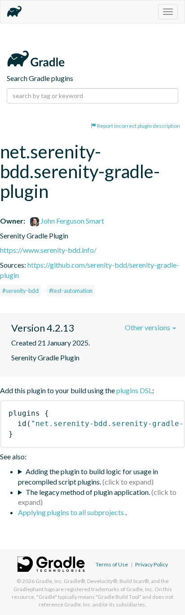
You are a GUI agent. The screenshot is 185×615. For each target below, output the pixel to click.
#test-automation (70, 290)
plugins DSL (134, 390)
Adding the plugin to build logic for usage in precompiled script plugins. (88, 476)
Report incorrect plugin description (138, 125)
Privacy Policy (151, 564)
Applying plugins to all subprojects (71, 512)
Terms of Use (112, 564)
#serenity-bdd (20, 290)
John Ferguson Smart (71, 220)
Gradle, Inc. (49, 581)
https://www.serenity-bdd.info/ (48, 250)
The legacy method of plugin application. (88, 492)
